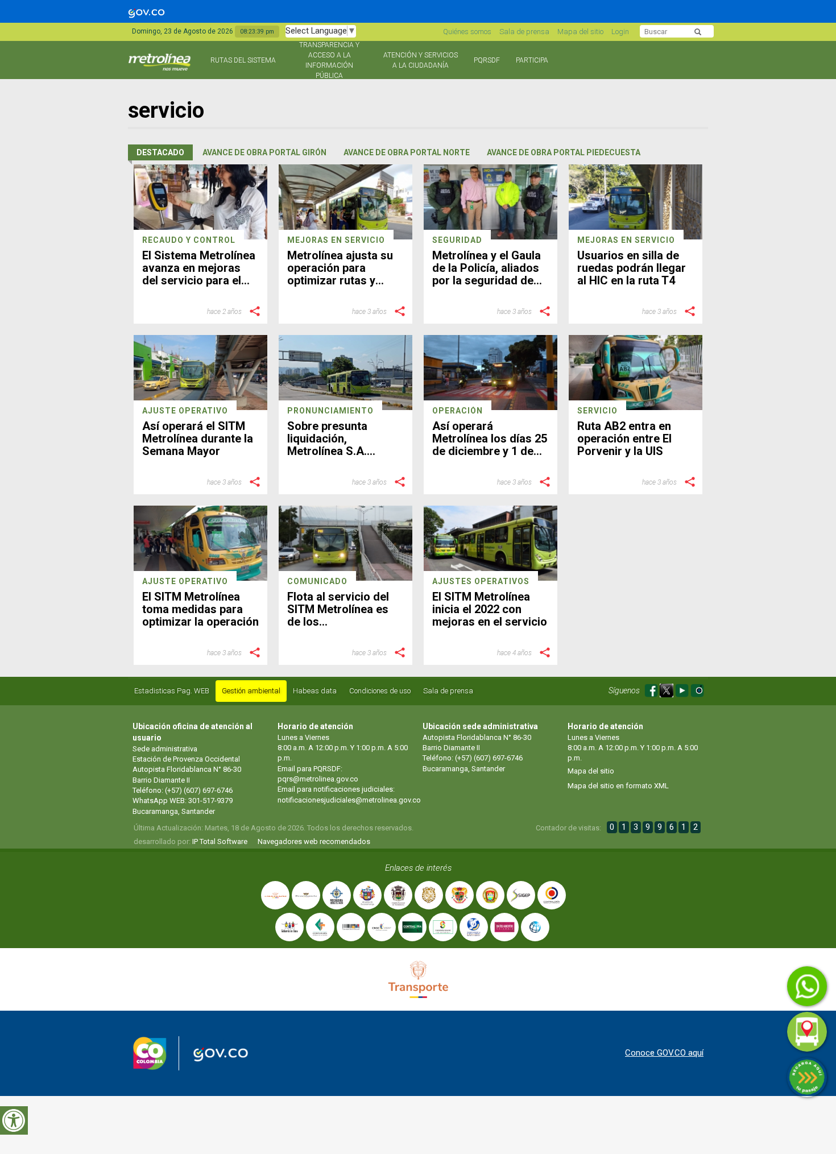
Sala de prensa (524, 31)
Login (620, 31)
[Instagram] (697, 688)
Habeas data (315, 690)
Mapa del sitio (580, 31)
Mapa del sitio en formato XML (618, 785)
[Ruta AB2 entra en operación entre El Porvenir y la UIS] (635, 372)
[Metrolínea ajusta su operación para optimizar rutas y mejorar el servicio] (345, 201)
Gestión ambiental (251, 690)
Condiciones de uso (380, 690)
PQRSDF (487, 60)
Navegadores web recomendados (314, 841)
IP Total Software (219, 841)
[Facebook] (652, 688)
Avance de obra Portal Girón (264, 152)
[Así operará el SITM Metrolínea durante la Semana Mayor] (200, 372)
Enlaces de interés (418, 868)
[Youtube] (682, 688)
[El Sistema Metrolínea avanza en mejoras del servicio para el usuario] (200, 201)
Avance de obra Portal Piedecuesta (563, 152)
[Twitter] (667, 688)
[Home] (160, 66)
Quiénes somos (467, 31)
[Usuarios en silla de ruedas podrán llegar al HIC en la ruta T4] (635, 201)
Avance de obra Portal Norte (406, 152)
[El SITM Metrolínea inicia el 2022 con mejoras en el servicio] (490, 543)
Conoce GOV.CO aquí (664, 1053)
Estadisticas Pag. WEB (171, 690)
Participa (532, 60)
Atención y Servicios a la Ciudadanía (420, 60)
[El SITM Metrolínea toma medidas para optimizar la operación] (200, 543)
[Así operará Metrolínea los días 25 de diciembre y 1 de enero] (490, 372)
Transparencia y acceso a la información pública (329, 60)
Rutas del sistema (243, 60)
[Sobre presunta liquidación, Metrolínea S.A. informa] (345, 372)
